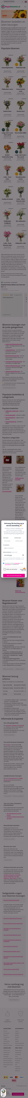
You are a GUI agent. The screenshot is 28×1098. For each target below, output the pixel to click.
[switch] (3, 1096)
